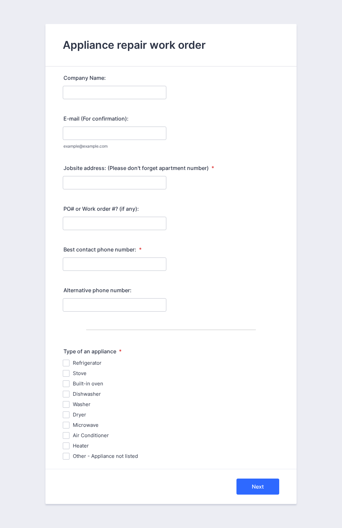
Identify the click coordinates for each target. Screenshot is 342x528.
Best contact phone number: (102, 249)
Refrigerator (87, 363)
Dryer (79, 414)
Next (258, 486)
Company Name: (84, 77)
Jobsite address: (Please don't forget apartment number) (138, 168)
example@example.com (85, 146)
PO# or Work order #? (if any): (101, 208)
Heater (81, 446)
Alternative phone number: (97, 290)
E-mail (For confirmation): (96, 118)
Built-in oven (88, 383)
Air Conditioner (91, 435)
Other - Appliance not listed (105, 456)
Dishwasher (87, 394)
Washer (82, 404)
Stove (80, 373)
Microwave (86, 425)
